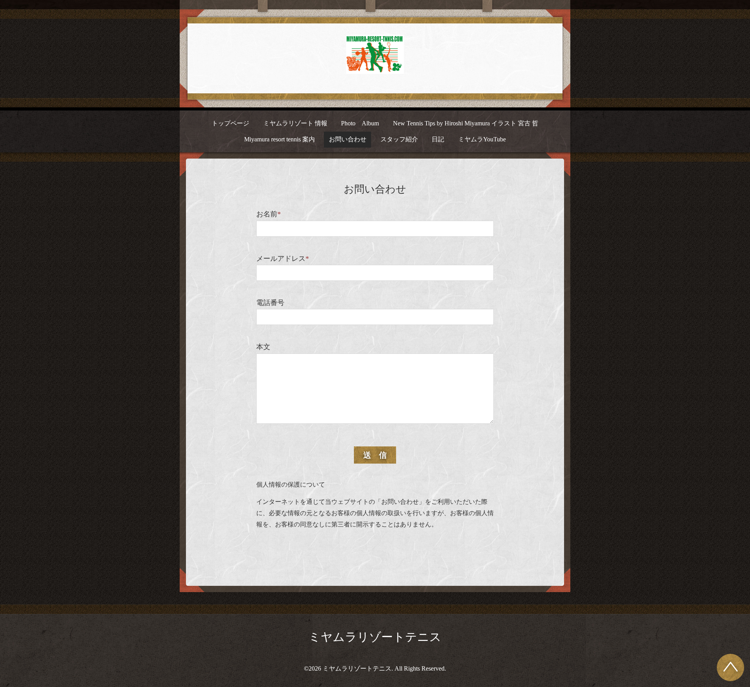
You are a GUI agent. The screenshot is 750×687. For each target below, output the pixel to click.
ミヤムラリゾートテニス (375, 636)
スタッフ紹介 (399, 139)
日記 (438, 139)
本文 (263, 347)
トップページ (230, 123)
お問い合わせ (347, 139)
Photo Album (360, 123)
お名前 (268, 214)
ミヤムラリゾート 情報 (295, 123)
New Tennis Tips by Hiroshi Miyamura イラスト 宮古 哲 (465, 123)
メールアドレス (282, 258)
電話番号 (270, 303)
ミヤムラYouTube (482, 139)
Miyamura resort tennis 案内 (279, 139)
